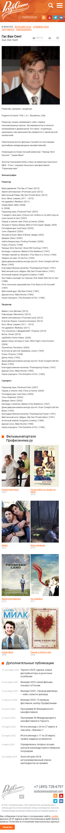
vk (61, 17)
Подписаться (29, 17)
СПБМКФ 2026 (41, 26)
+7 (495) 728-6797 (48, 787)
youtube (49, 17)
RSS (43, 17)
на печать (49, 38)
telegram (55, 17)
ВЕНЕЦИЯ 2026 (23, 26)
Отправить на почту (57, 37)
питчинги (8, 29)
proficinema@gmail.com (48, 791)
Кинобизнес (24, 29)
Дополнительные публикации (30, 663)
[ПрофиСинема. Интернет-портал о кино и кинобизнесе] (15, 7)
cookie (54, 816)
